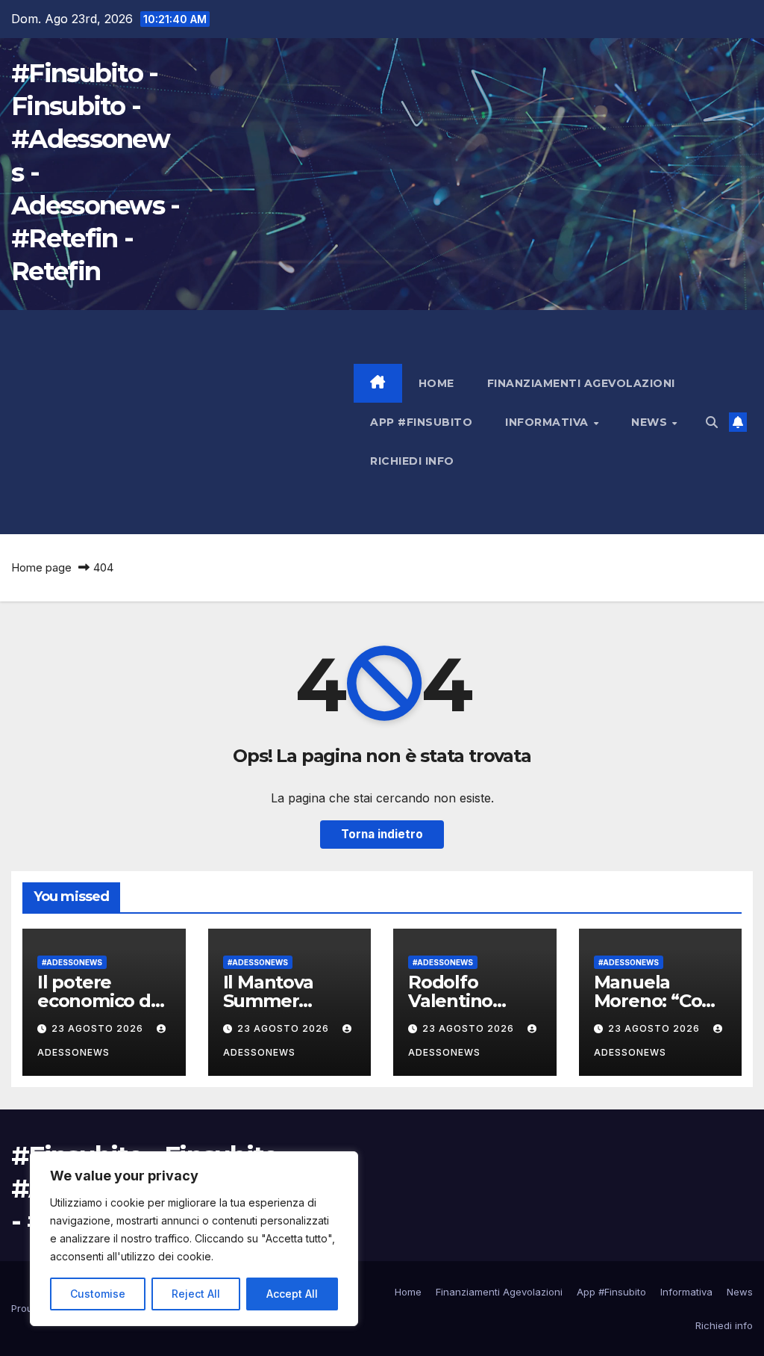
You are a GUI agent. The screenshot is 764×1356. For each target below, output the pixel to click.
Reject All (196, 1293)
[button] (712, 422)
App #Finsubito (421, 422)
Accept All (292, 1293)
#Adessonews (72, 962)
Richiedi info (412, 461)
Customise (97, 1293)
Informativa (548, 422)
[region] (194, 1238)
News (651, 422)
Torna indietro (382, 834)
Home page (41, 567)
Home (436, 383)
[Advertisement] (182, 422)
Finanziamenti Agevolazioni (581, 383)
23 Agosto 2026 (98, 1028)
